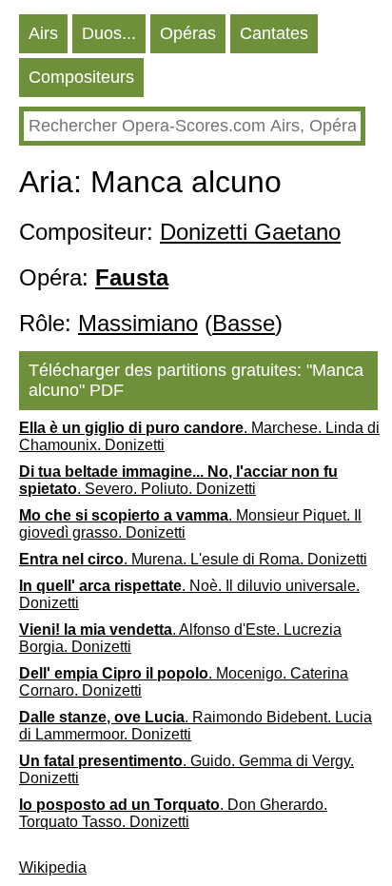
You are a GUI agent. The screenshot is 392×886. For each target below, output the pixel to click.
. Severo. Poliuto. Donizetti (178, 480)
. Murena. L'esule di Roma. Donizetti (193, 559)
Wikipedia (53, 867)
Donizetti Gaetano (250, 232)
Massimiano (138, 323)
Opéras (188, 33)
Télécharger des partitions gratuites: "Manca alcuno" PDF (196, 380)
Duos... (109, 33)
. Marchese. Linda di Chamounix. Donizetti (199, 436)
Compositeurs (81, 77)
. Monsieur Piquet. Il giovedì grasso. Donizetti (190, 524)
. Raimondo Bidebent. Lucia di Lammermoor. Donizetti (195, 725)
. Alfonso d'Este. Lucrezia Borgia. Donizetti (180, 638)
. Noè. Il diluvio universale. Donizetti (189, 594)
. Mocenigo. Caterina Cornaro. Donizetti (183, 682)
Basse (243, 323)
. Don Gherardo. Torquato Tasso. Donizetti (173, 813)
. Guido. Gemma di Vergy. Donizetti (186, 769)
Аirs (43, 33)
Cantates (274, 33)
